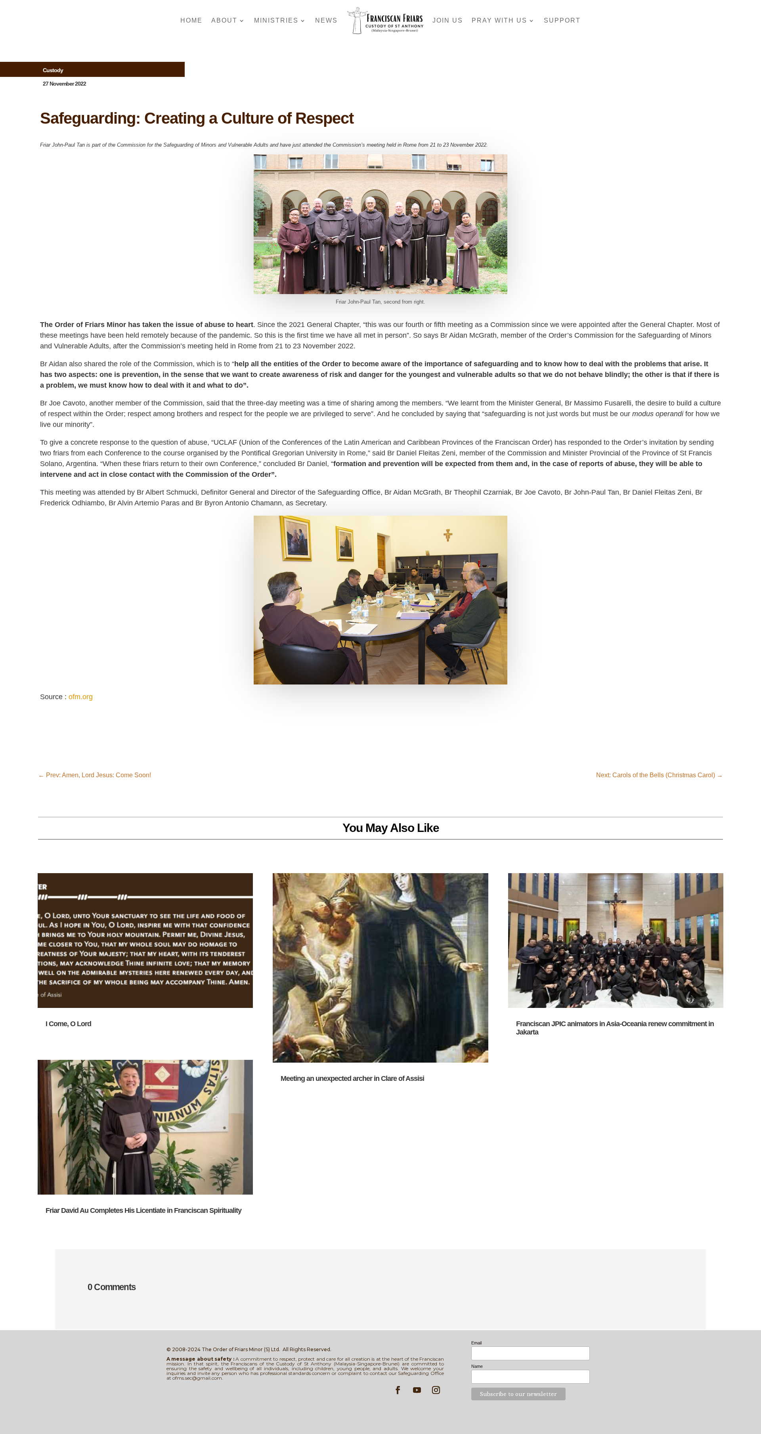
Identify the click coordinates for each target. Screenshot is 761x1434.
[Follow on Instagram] (436, 1390)
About (224, 20)
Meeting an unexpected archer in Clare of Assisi (352, 1078)
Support (562, 20)
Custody (53, 70)
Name (477, 1366)
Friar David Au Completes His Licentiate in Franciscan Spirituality (143, 1210)
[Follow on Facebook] (398, 1390)
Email (476, 1342)
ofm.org (81, 697)
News (326, 20)
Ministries (276, 20)
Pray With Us (499, 20)
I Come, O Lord (68, 1024)
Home (191, 20)
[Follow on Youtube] (417, 1390)
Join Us (447, 20)
